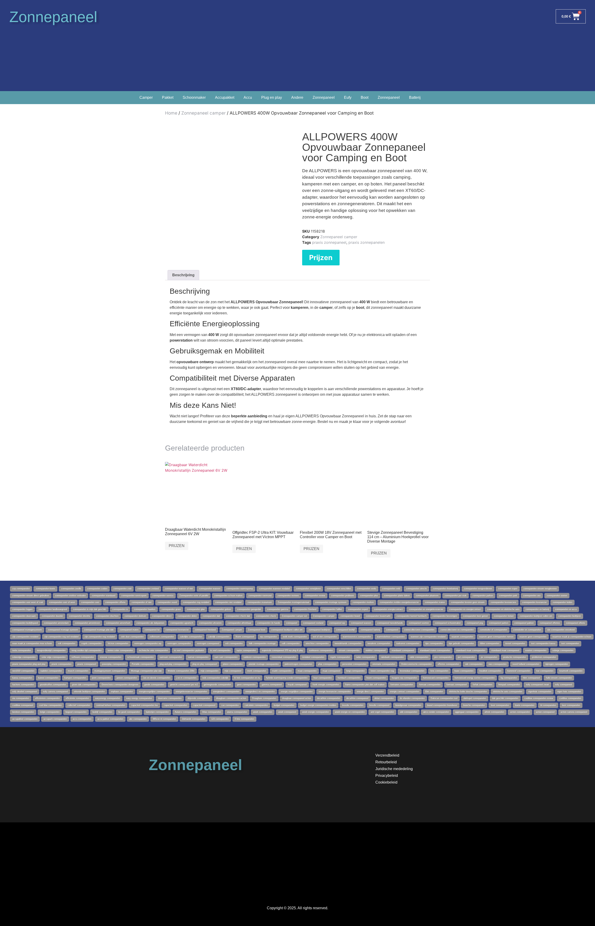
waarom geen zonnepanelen (532, 637)
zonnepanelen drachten (107, 616)
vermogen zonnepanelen (179, 643)
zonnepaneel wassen (361, 623)
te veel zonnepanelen (220, 650)
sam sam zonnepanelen (226, 657)
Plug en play (271, 97)
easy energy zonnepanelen (139, 698)
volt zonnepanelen (66, 643)
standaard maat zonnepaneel (505, 650)
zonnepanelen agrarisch (181, 623)
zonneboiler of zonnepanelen (493, 630)
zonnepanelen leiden (562, 602)
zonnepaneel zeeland (313, 623)
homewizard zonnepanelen (436, 678)
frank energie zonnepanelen (326, 684)
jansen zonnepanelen (127, 678)
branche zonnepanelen (474, 705)
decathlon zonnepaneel (357, 698)
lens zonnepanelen (439, 671)
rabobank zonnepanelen (392, 657)
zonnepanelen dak (211, 616)
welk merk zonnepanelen (295, 637)
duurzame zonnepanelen (170, 698)
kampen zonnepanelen (75, 678)
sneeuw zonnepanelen (110, 657)
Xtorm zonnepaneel (244, 637)
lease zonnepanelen (463, 671)
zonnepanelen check (266, 616)
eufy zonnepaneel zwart (537, 684)
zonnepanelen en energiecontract (465, 609)
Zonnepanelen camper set (294, 616)
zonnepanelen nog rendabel (196, 602)
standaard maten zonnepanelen (435, 650)
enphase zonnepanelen (122, 691)
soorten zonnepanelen (535, 650)
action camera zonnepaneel (574, 712)
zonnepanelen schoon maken (228, 595)
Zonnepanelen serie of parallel (193, 595)
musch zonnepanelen (78, 671)
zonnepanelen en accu (566, 609)
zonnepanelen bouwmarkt (378, 616)
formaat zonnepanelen (429, 684)
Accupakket (224, 97)
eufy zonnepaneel (563, 684)
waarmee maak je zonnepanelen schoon (571, 637)
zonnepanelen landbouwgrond (53, 609)
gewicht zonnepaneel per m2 (184, 684)
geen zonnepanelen (246, 684)
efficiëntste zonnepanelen (47, 698)
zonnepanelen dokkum (135, 616)
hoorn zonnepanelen (376, 678)
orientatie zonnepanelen (383, 664)
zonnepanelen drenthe (79, 616)
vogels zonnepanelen (91, 643)
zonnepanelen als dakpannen (150, 623)
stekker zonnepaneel (376, 650)
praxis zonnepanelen (366, 242)
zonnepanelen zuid (122, 588)
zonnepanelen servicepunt (133, 595)
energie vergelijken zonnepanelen (297, 691)
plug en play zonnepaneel (204, 664)
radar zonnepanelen (365, 657)
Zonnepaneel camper (203, 113)
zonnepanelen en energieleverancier (426, 609)
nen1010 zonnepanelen (23, 671)
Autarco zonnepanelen (185, 712)
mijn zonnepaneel (233, 671)
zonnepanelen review (315, 595)
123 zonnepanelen (220, 719)
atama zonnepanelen (237, 712)
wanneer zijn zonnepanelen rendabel (428, 637)
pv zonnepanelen (489, 657)
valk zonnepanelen (291, 643)
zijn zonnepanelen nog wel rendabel (61, 637)
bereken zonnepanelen (23, 712)
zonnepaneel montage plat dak (99, 630)
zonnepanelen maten (435, 602)
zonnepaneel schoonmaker (448, 623)
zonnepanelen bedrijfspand (25, 623)
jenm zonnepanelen (101, 678)
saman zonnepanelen (198, 657)
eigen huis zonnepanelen (569, 691)
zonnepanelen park (508, 595)
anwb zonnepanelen (262, 712)
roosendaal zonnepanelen (284, 657)
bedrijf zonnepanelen (102, 712)
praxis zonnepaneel (329, 242)
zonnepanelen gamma (277, 609)
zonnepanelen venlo (366, 588)
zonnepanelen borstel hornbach (411, 616)
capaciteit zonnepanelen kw (144, 705)
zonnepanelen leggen (22, 609)
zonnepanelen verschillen (339, 588)
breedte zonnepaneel (379, 705)
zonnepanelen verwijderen (308, 588)
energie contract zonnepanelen (404, 691)
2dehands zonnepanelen (193, 719)
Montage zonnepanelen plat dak (146, 671)
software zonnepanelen (83, 657)
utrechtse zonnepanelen (317, 643)
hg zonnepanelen (509, 678)
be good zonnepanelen (129, 712)
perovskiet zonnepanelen (354, 664)
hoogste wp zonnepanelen (404, 678)
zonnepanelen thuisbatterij (445, 588)
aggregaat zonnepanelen (467, 712)
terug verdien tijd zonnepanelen (87, 650)
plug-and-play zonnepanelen (173, 664)
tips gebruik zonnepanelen (461, 643)
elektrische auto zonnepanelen (507, 691)
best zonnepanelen (571, 705)
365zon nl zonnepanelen (164, 719)
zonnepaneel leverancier (177, 630)
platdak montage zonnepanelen (264, 664)
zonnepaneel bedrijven (319, 630)
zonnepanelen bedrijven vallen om (536, 616)
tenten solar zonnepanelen (120, 650)
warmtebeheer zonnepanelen (391, 637)
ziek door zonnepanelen (132, 637)
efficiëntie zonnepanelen (77, 698)
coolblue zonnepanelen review (538, 698)
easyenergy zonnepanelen (107, 698)
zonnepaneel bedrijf (345, 630)
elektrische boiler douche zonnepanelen (468, 691)
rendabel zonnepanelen (313, 657)
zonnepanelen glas (196, 609)
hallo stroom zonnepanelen (559, 678)
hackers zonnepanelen (23, 684)
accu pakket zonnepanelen (110, 719)
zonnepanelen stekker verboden (70, 595)
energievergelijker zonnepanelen (154, 691)
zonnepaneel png (475, 623)
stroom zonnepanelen (349, 650)
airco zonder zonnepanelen (436, 712)
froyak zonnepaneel (297, 684)
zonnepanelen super (507, 588)
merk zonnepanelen (256, 671)
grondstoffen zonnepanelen (53, 684)
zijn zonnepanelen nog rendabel (100, 637)
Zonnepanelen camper (323, 616)
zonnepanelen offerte (115, 602)
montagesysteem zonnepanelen (109, 671)
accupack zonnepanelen (55, 719)
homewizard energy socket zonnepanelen (475, 678)
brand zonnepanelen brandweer (442, 705)
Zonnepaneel (53, 16)
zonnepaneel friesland (205, 630)
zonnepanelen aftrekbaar (239, 623)
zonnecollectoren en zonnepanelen (457, 630)
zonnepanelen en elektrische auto (503, 609)
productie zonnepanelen (514, 657)
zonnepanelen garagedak (249, 609)
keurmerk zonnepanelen (570, 671)
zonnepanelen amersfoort (118, 623)
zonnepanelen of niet (142, 602)
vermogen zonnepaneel (208, 643)
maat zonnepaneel (331, 671)
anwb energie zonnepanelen (315, 712)
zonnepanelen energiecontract (388, 609)
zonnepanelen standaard (103, 595)
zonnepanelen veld (391, 588)
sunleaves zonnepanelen (321, 650)
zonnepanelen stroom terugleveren (540, 588)
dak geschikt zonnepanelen (505, 698)
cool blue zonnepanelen (50, 705)
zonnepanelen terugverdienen (478, 588)
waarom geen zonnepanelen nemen (496, 637)
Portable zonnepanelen (143, 664)
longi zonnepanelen (355, 671)
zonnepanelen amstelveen (87, 623)
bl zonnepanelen (548, 705)
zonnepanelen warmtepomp (239, 588)
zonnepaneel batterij (370, 630)
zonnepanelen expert (358, 609)
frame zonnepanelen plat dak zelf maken (364, 684)
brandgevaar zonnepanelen (408, 705)
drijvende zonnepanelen (199, 698)
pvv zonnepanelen (443, 657)
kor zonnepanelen (544, 671)
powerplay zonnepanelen (114, 664)
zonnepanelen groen (171, 609)
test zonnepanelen (570, 643)
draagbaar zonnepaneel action (296, 698)
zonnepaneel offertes (550, 623)
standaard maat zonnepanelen (470, 650)
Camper (146, 97)
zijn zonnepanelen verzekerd (561, 630)
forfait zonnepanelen (482, 684)
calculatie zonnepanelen (256, 705)
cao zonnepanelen (230, 705)
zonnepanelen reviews (288, 595)
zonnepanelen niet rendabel (228, 602)
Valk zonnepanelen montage (262, 643)
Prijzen (321, 257)
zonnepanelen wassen (209, 588)
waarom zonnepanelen (462, 637)
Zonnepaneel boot (256, 630)
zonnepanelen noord (167, 602)
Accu (248, 97)
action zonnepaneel (545, 712)
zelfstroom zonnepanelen (162, 637)
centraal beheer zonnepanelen (110, 705)
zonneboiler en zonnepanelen (527, 630)
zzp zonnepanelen (21, 588)
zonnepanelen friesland (305, 609)
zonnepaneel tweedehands (390, 623)
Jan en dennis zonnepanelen (156, 678)
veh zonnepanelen (234, 643)
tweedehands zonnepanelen (348, 643)
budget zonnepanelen (284, 705)
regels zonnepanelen (340, 657)
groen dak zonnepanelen (84, 684)
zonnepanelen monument (260, 602)
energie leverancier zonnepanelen (335, 691)
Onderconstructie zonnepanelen (416, 664)
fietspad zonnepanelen (509, 684)
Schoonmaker (194, 97)
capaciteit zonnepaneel (204, 705)
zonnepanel (291, 623)
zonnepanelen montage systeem (331, 602)
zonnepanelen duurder (52, 616)
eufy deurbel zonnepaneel (24, 691)
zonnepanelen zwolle (71, 588)
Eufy (347, 97)
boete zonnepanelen (524, 705)
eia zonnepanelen (20, 698)
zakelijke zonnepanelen (191, 637)
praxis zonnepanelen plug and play (29, 664)
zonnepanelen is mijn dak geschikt (89, 609)
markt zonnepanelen (282, 671)
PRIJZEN (177, 546)
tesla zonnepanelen (21, 650)
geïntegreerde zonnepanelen (217, 684)
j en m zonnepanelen (186, 678)
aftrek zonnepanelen (494, 712)
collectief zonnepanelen (79, 705)
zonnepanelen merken (363, 602)
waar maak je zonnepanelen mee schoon (32, 643)
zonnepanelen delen (187, 616)
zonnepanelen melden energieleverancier (399, 602)
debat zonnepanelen (384, 698)
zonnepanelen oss (532, 595)
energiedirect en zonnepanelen (260, 691)
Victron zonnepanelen (118, 643)
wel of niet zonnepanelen (325, 637)
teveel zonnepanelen (515, 643)
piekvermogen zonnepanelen (298, 664)
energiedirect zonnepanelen (226, 691)
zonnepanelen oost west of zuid (27, 602)
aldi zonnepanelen (408, 712)
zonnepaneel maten (129, 630)
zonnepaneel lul (152, 630)
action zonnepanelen (520, 712)
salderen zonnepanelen (255, 657)
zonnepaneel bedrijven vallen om (287, 630)
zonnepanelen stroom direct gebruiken (30, 595)
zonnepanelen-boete (45, 588)
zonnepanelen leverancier (534, 602)
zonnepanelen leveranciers (503, 602)
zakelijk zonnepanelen (218, 637)
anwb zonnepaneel (287, 712)
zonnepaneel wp (337, 623)
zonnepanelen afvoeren (210, 623)
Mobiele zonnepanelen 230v (181, 671)
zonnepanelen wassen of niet (179, 588)
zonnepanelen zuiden (97, 588)
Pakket (167, 97)
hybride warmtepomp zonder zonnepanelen (286, 678)
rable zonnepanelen (419, 657)
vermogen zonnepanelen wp (147, 643)
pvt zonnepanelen (466, 657)
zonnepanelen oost (90, 602)
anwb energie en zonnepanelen (350, 712)
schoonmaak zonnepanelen (140, 657)
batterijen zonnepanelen (157, 712)
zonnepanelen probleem (342, 595)
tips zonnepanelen (434, 643)
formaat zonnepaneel (456, 684)
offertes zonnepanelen (448, 664)
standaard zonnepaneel (403, 650)
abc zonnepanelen (138, 719)
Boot (364, 97)
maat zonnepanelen (307, 671)
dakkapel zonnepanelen (474, 698)
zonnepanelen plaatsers (427, 595)
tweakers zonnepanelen (378, 643)
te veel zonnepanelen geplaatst (189, 650)
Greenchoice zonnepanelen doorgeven (120, 684)
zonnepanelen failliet (332, 609)
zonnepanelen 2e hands (268, 623)
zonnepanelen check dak (238, 616)
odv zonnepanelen (474, 664)
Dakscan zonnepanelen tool (444, 698)
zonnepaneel (392, 630)
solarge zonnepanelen (562, 650)
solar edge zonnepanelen (54, 657)
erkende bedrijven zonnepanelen (89, 691)
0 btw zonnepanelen (244, 719)
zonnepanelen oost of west (62, 602)
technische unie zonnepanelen (153, 650)
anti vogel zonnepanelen (382, 712)
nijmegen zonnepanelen (556, 664)
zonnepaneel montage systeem (63, 630)
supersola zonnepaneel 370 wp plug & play (282, 650)
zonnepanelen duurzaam (24, 616)
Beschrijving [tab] (183, 275)
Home (171, 113)
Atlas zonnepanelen (211, 712)
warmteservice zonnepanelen (357, 637)
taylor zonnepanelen (246, 650)
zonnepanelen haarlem (144, 609)
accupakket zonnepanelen (24, 719)
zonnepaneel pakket (524, 623)
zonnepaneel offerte (575, 623)
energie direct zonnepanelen (370, 691)
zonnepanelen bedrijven (569, 616)
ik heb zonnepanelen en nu (247, 678)
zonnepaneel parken (498, 623)
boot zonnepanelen (500, 705)
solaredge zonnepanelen (24, 657)
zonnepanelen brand (350, 616)
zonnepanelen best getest (475, 616)
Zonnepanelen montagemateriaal (293, 602)
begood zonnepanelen (76, 712)
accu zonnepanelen (82, 719)
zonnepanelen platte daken (397, 595)
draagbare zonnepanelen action (231, 698)
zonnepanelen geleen (221, 609)
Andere (297, 97)
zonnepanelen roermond (259, 595)
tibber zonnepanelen (489, 643)
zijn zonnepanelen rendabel (25, 637)
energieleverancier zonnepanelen (191, 691)
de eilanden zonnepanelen (412, 698)
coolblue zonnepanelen (570, 698)
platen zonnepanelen (233, 664)
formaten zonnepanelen (401, 684)
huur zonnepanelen (323, 678)
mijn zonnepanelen (209, 671)
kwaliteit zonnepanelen (490, 671)
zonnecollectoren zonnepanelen (419, 630)
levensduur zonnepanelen (412, 671)
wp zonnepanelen (268, 637)
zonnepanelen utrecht (416, 588)
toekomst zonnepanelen (407, 643)
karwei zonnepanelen (48, 678)
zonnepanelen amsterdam (56, 623)
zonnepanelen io (120, 609)
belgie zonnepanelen (50, 712)
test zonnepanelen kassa (543, 643)
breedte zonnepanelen (352, 705)
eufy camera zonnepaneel (55, 691)
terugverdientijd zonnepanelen (51, 650)
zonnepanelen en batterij (537, 609)
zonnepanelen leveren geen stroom (468, 602)
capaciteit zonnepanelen (175, 705)
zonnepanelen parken (483, 595)
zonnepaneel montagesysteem (27, 630)
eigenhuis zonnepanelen (539, 691)
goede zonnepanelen (154, 684)
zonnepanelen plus (369, 595)
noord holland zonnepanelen (525, 664)
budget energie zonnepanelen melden (318, 705)
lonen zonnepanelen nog (382, 671)
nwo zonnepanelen (497, 664)
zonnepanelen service (162, 595)
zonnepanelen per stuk (455, 595)
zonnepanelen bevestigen (445, 616)
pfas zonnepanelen (327, 664)
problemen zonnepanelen (544, 657)
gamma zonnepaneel (272, 684)
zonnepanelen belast (504, 616)
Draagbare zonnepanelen (264, 698)
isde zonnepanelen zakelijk (215, 678)
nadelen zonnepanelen (51, 671)
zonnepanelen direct (162, 616)
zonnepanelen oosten (557, 595)
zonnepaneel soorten (419, 623)
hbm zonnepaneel (531, 678)
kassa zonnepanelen (22, 678)
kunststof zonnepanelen (518, 671)
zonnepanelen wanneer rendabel (274, 588)
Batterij (415, 97)
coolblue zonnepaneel (22, 705)
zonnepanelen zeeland (148, 588)
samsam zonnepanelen (171, 657)
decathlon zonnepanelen (328, 698)
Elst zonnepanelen (434, 691)
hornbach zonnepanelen (349, 678)
